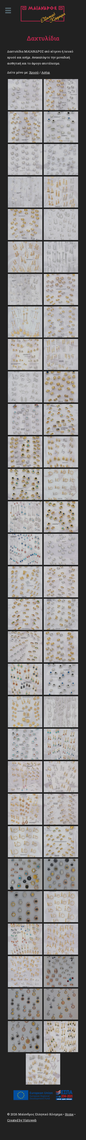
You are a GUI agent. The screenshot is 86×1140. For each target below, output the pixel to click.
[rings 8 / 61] (61, 206)
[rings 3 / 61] (25, 141)
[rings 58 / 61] (61, 1018)
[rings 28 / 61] (61, 531)
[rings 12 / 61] (61, 271)
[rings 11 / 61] (25, 271)
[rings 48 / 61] (61, 856)
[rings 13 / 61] (25, 304)
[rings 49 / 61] (25, 888)
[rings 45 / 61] (25, 823)
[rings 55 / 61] (25, 986)
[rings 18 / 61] (61, 369)
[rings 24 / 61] (61, 466)
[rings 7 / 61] (25, 206)
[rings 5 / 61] (25, 174)
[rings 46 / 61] (61, 823)
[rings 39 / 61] (25, 726)
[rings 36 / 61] (61, 661)
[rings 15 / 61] (25, 336)
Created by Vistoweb (22, 1120)
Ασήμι (45, 72)
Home (69, 1114)
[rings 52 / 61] (61, 921)
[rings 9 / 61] (25, 239)
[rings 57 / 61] (25, 1018)
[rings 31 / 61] (25, 596)
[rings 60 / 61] (61, 1051)
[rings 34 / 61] (61, 629)
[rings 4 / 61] (61, 141)
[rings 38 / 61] (61, 694)
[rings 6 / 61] (61, 174)
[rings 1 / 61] (25, 109)
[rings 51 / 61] (25, 921)
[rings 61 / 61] (43, 1083)
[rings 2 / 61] (61, 109)
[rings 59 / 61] (25, 1051)
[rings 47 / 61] (25, 856)
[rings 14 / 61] (61, 304)
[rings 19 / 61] (25, 401)
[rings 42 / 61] (61, 758)
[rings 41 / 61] (25, 758)
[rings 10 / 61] (61, 239)
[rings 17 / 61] (25, 369)
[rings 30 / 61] (61, 564)
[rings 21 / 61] (25, 434)
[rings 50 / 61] (61, 888)
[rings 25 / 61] (25, 499)
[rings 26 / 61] (61, 499)
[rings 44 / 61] (61, 791)
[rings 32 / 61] (61, 596)
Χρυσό (34, 72)
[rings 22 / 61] (61, 434)
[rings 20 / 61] (61, 401)
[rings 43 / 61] (25, 791)
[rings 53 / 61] (25, 953)
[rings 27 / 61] (25, 531)
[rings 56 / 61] (61, 986)
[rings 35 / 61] (25, 661)
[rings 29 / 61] (25, 564)
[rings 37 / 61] (25, 694)
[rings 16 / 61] (61, 336)
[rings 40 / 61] (61, 726)
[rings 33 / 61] (25, 629)
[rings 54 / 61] (61, 953)
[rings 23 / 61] (25, 466)
